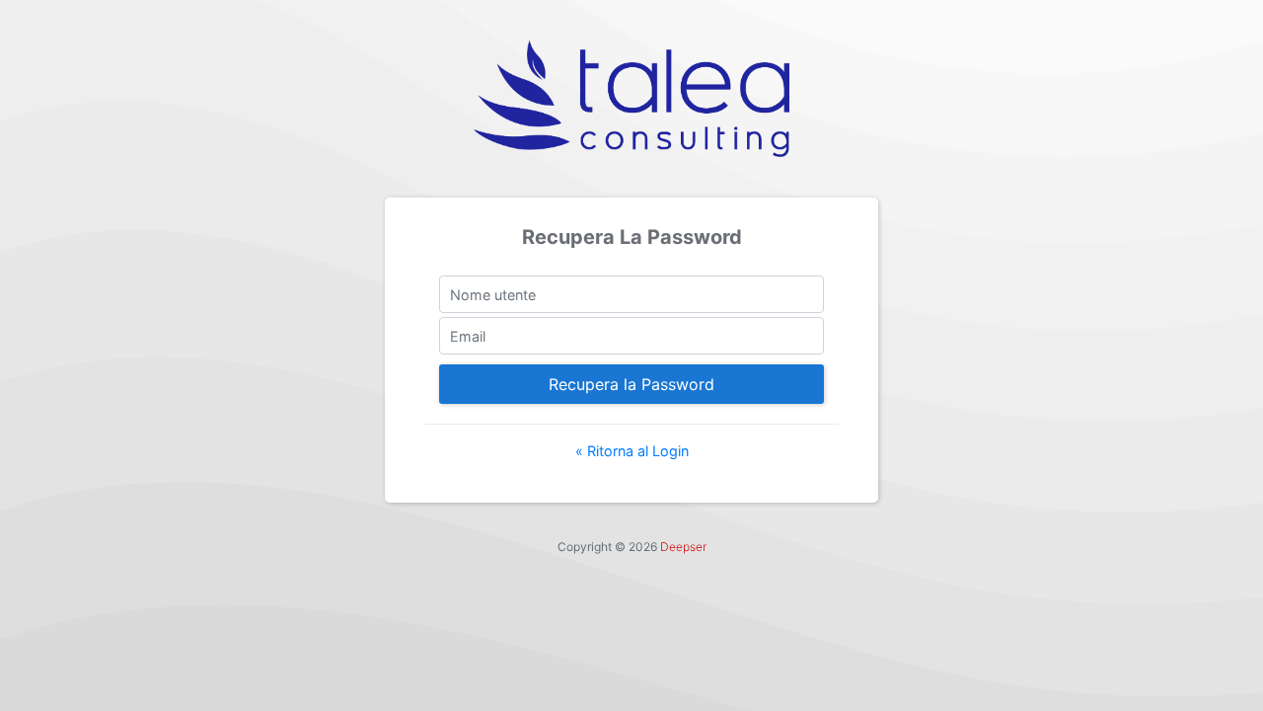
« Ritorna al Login (632, 450)
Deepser (683, 546)
